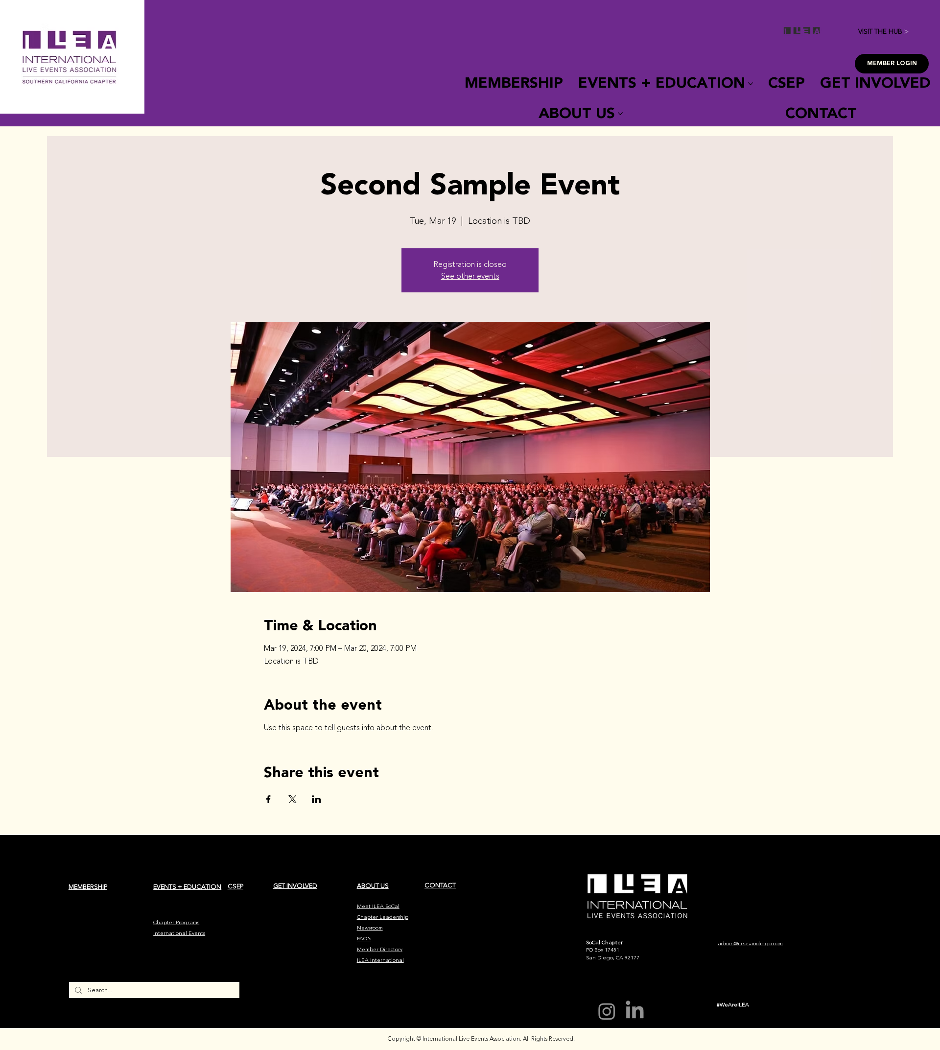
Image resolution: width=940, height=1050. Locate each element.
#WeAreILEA (733, 1005)
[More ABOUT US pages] (620, 113)
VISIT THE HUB (883, 31)
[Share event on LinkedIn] (316, 799)
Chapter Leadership (382, 917)
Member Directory (379, 949)
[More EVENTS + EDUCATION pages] (750, 83)
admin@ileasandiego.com (750, 943)
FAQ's (364, 938)
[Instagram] (607, 1011)
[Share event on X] (292, 799)
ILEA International (380, 960)
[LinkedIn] (635, 1011)
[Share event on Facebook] (268, 799)
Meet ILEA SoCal (378, 906)
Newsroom (370, 928)
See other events (470, 276)
